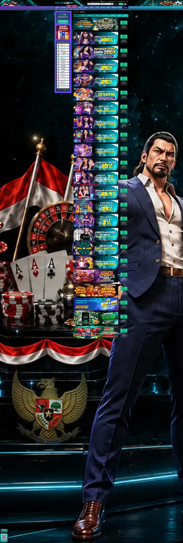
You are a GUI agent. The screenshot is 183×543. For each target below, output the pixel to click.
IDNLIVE (80, 7)
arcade (85, 7)
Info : (56, 9)
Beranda (57, 7)
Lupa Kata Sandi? (121, 1)
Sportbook (63, 7)
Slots (74, 7)
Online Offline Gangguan (63, 89)
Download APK (96, 1)
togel (97, 7)
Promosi (125, 7)
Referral (120, 7)
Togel (119, 15)
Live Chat (104, 1)
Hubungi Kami (112, 1)
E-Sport (69, 7)
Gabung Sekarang (124, 27)
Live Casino (103, 7)
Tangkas (108, 7)
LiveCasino (90, 15)
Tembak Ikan (114, 7)
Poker (91, 7)
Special (77, 15)
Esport (97, 15)
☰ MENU (4, 530)
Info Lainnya (124, 22)
